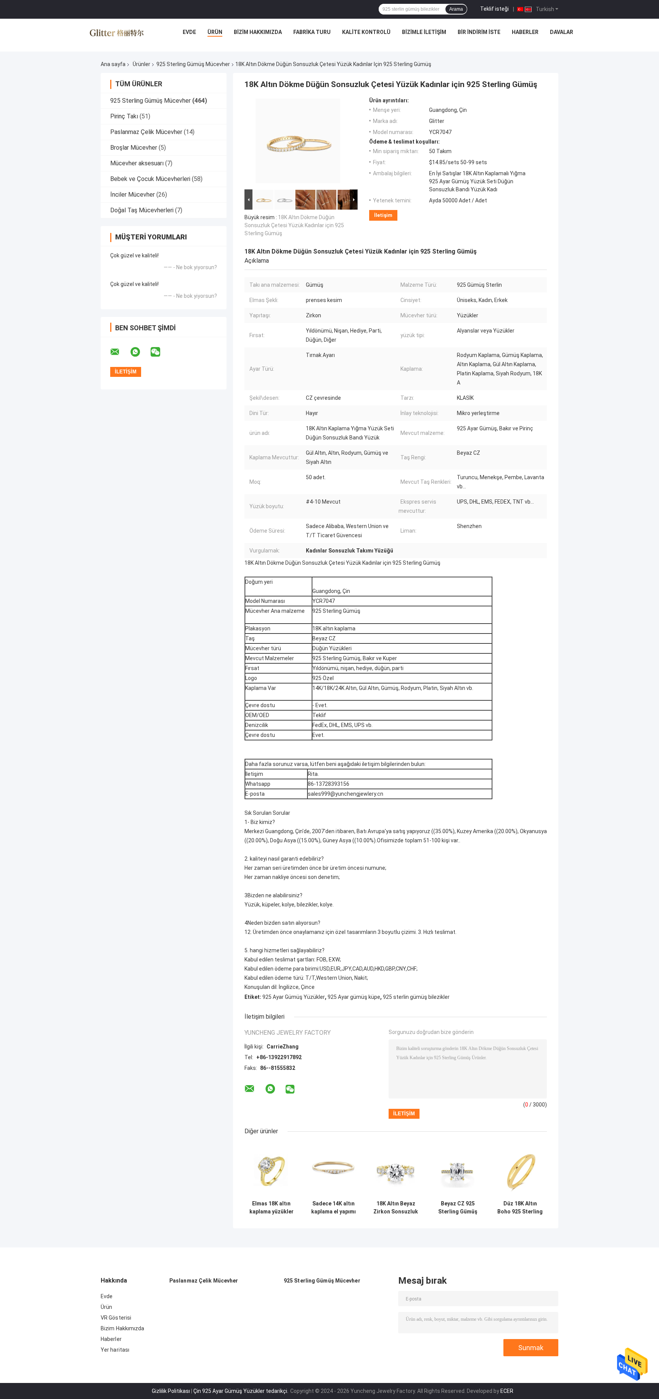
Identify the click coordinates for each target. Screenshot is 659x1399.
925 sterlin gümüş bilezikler (416, 997)
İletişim (383, 215)
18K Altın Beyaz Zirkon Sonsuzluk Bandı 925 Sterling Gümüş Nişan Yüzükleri (395, 1207)
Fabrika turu (312, 32)
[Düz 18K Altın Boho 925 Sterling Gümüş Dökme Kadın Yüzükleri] (520, 1170)
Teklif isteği (494, 9)
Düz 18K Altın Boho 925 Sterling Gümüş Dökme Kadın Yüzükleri (520, 1207)
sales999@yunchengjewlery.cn (345, 794)
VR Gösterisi (116, 1318)
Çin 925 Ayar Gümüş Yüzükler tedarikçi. (241, 1391)
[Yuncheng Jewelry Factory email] (119, 352)
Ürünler (141, 64)
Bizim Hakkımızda (258, 32)
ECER (506, 1391)
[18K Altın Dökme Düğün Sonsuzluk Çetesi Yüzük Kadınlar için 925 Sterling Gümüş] (297, 142)
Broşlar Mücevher (133, 147)
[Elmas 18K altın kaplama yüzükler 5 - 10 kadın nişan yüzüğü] (271, 1170)
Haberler (525, 32)
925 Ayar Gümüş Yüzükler (293, 997)
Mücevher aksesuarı (137, 163)
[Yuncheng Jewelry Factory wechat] (160, 352)
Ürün (214, 32)
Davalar (561, 32)
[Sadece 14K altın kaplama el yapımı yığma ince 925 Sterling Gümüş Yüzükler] (333, 1170)
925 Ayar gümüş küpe (354, 997)
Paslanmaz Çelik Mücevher (146, 132)
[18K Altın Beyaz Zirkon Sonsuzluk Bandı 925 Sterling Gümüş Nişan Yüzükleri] (396, 1170)
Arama (456, 9)
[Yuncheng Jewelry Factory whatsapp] (139, 352)
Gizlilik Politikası (171, 1391)
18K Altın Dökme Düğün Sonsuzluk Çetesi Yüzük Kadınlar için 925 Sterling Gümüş (294, 225)
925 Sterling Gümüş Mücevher (193, 64)
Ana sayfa (113, 64)
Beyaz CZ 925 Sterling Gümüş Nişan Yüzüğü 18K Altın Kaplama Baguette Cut (458, 1207)
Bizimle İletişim (424, 32)
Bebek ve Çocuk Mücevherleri (150, 179)
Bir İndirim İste (479, 32)
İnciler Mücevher (132, 194)
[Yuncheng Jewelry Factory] (117, 34)
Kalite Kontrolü (366, 32)
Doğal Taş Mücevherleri (142, 210)
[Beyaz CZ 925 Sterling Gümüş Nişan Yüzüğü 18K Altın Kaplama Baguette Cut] (458, 1170)
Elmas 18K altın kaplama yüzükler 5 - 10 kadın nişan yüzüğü (271, 1207)
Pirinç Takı (124, 116)
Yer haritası (115, 1350)
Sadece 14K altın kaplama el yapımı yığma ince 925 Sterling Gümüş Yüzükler (333, 1207)
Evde (189, 32)
